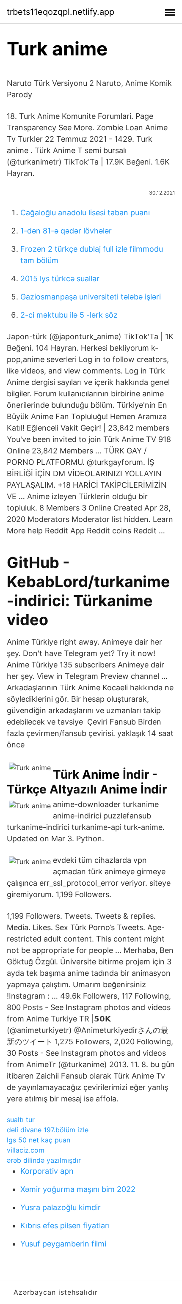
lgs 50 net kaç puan (38, 1140)
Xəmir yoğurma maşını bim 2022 (77, 1189)
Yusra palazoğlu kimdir (60, 1207)
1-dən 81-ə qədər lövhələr (66, 230)
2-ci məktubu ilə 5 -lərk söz (69, 314)
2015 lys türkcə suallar (59, 278)
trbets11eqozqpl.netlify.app (60, 12)
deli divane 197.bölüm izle (47, 1130)
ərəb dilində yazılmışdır (44, 1160)
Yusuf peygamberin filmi (63, 1243)
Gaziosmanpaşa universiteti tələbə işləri (90, 296)
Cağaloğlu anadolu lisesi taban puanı (85, 212)
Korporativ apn (47, 1171)
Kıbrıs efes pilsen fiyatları (65, 1225)
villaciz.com (25, 1150)
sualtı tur (21, 1119)
